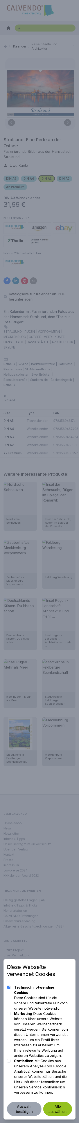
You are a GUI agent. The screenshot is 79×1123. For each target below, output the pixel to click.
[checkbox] (9, 987)
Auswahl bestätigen (24, 1109)
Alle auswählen (57, 1109)
